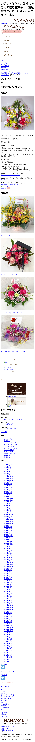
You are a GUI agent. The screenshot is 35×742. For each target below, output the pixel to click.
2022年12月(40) (8, 498)
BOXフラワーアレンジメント (10, 274)
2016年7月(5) (8, 636)
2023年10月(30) (8, 480)
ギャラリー (4, 711)
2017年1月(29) (8, 625)
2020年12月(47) (8, 541)
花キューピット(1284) (10, 444)
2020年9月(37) (8, 546)
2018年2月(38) (8, 602)
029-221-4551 (4, 728)
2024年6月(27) (8, 466)
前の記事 (5, 186)
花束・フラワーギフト (7, 695)
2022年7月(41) (8, 507)
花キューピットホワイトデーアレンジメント (14, 351)
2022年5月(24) (8, 511)
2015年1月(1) (8, 661)
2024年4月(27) (8, 469)
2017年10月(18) (8, 609)
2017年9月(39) (8, 611)
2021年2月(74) (8, 537)
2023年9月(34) (8, 482)
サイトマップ (5, 716)
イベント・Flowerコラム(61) (12, 442)
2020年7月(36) (8, 550)
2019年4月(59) (8, 577)
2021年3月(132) (8, 536)
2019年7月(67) (8, 571)
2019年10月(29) (8, 566)
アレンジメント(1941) (10, 448)
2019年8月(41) (8, 570)
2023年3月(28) (8, 493)
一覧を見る (4, 432)
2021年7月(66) (8, 528)
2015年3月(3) (8, 657)
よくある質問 (5, 66)
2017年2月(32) (8, 623)
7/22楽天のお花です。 (10, 424)
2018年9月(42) (8, 589)
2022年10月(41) (8, 502)
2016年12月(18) (8, 627)
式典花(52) (7, 455)
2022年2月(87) (8, 516)
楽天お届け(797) (9, 450)
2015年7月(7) (8, 654)
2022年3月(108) (8, 514)
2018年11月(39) (8, 586)
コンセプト (4, 62)
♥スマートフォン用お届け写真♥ (13, 419)
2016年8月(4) (8, 634)
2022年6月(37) (8, 509)
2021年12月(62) (8, 519)
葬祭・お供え (5, 700)
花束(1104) (7, 441)
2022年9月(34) (8, 503)
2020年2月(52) (8, 559)
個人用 (3, 702)
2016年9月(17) (8, 632)
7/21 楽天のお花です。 (11, 428)
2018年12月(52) (8, 584)
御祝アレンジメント (7, 235)
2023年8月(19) (8, 484)
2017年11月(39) (8, 607)
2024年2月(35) (8, 473)
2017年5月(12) (8, 618)
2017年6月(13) (8, 616)
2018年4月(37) (8, 598)
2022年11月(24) (8, 500)
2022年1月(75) (8, 518)
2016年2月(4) (8, 645)
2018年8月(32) (8, 591)
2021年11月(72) (8, 521)
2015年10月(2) (8, 649)
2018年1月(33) (8, 604)
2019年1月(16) (8, 582)
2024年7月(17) (8, 464)
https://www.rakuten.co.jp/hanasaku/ (10, 175)
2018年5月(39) (8, 597)
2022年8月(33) (8, 505)
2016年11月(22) (8, 629)
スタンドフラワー (6, 698)
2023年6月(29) (8, 487)
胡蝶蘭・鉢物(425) (9, 453)
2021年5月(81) (8, 532)
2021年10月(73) (8, 523)
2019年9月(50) (8, 568)
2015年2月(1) (8, 659)
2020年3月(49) (8, 557)
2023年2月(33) (8, 494)
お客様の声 (4, 713)
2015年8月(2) (8, 652)
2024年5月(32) (8, 468)
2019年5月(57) (8, 575)
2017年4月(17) (8, 620)
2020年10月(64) (8, 545)
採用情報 (3, 714)
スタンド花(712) (9, 439)
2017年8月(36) (8, 613)
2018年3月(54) (8, 600)
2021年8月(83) (8, 527)
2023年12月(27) (8, 476)
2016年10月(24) (8, 631)
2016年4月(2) (8, 641)
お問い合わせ (5, 69)
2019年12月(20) (8, 562)
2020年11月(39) (8, 543)
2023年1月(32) (8, 496)
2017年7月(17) (8, 614)
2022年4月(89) (8, 512)
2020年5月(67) (8, 554)
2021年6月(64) (8, 530)
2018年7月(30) (8, 593)
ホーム (3, 60)
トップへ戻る (5, 686)
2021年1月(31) (8, 539)
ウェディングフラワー (7, 697)
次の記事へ (4, 189)
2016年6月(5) (8, 638)
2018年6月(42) (8, 595)
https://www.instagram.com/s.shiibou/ (11, 184)
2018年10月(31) (8, 588)
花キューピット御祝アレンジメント (11, 313)
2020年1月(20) (8, 561)
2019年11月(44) (8, 564)
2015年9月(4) (8, 650)
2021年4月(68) (8, 534)
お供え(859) (7, 457)
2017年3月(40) (8, 622)
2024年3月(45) (8, 471)
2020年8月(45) (8, 548)
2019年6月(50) (8, 573)
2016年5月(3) (8, 640)
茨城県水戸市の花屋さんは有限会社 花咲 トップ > (16, 73)
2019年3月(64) (8, 579)
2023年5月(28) (8, 489)
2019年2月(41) (8, 580)
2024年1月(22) (8, 475)
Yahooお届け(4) (8, 451)
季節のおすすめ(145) (10, 446)
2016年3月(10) (8, 643)
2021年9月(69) (8, 525)
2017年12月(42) (8, 606)
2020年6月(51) (8, 552)
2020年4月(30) (8, 555)
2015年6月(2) (8, 656)
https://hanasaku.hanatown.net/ (9, 179)
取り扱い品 (4, 64)
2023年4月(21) (8, 491)
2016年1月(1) (8, 647)
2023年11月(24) (8, 478)
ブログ (3, 709)
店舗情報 (3, 67)
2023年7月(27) (8, 485)
